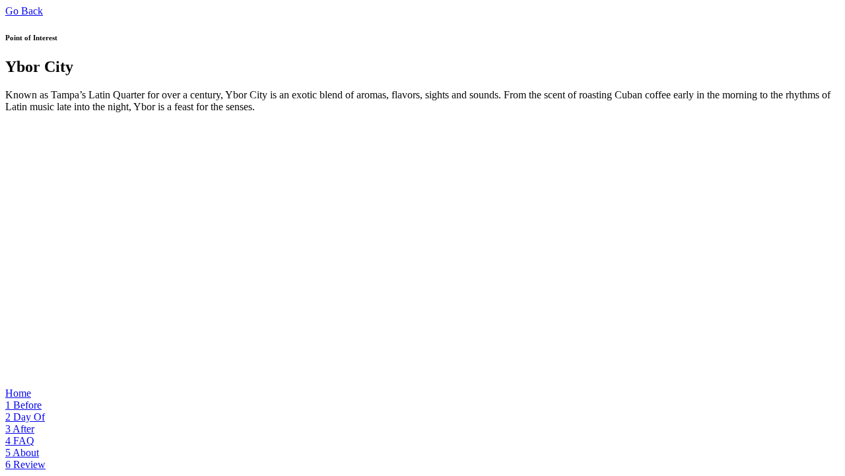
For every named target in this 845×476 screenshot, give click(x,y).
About (22, 452)
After (19, 428)
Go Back (24, 11)
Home (18, 393)
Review (25, 464)
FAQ (19, 440)
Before (23, 405)
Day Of (25, 417)
